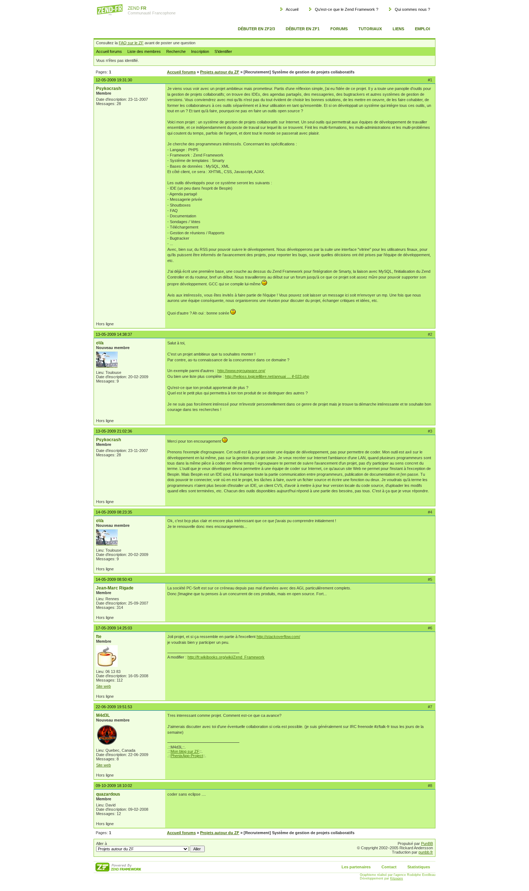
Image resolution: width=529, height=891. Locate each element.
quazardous (108, 794)
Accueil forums (109, 51)
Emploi (422, 29)
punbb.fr (426, 852)
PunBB (427, 843)
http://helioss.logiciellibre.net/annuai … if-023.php (267, 376)
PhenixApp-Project (187, 756)
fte (98, 636)
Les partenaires (356, 867)
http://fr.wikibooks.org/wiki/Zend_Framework (225, 657)
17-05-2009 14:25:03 (114, 628)
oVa (100, 342)
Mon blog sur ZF (185, 751)
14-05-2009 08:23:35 (114, 512)
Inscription (200, 51)
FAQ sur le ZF (131, 43)
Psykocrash (108, 88)
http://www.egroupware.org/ (241, 370)
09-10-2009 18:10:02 (114, 785)
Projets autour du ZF (219, 72)
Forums (339, 29)
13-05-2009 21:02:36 (114, 431)
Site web (103, 686)
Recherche (176, 51)
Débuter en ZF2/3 (256, 29)
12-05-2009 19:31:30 (114, 80)
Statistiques (418, 867)
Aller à (101, 843)
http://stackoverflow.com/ (278, 636)
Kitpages (396, 878)
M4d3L (103, 715)
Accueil (292, 9)
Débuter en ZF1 (303, 29)
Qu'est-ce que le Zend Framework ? (346, 9)
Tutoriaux (370, 29)
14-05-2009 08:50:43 (114, 579)
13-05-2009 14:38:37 (114, 334)
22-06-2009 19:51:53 (114, 707)
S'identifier (223, 51)
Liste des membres (144, 51)
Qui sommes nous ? (412, 9)
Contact (389, 867)
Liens (398, 29)
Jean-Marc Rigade (115, 588)
